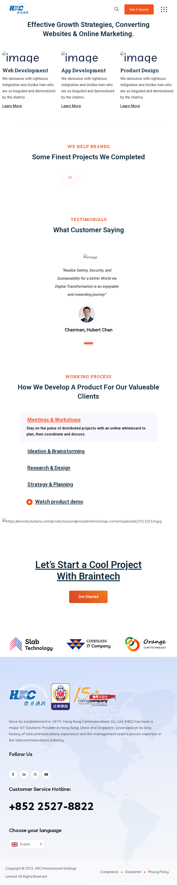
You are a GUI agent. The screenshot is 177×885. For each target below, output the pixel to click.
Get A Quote (139, 9)
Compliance (109, 872)
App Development (83, 70)
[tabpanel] (86, 290)
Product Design (139, 70)
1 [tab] (88, 343)
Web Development (25, 70)
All (70, 177)
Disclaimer (133, 872)
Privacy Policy (158, 872)
